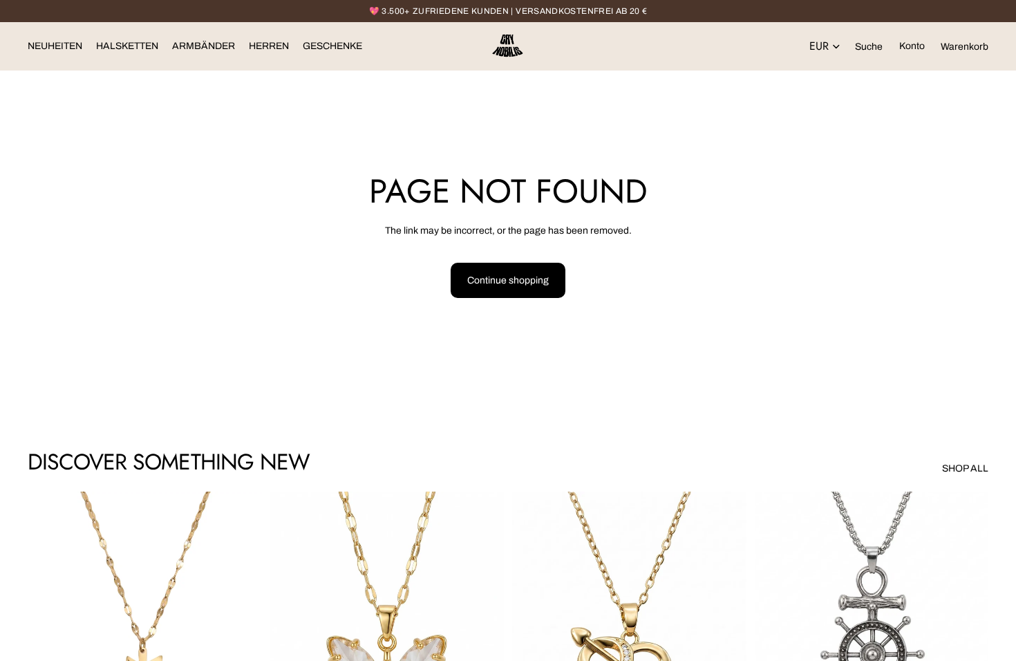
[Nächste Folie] (241, 638)
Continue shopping (508, 280)
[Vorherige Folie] (48, 638)
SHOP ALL (965, 468)
